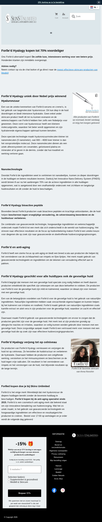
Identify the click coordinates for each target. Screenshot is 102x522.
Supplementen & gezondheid (24, 479)
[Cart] (56, 14)
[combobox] (82, 16)
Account (65, 18)
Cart (56, 18)
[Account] (63, 14)
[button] (51, 32)
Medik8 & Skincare (19, 482)
